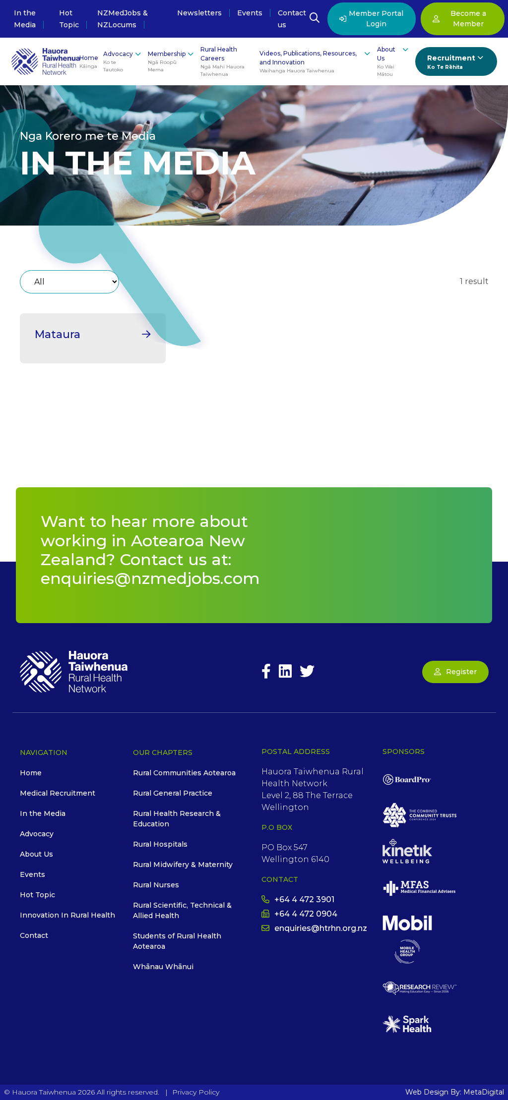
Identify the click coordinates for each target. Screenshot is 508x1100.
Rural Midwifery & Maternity (183, 864)
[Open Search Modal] (314, 18)
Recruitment (451, 62)
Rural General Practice (172, 793)
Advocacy (118, 61)
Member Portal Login (376, 18)
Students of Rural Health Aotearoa (177, 941)
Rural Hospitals (160, 844)
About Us (386, 61)
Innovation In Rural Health (67, 915)
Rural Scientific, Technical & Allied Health (182, 910)
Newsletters (199, 12)
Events (249, 12)
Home (88, 61)
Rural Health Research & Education (177, 818)
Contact (34, 935)
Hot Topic (37, 894)
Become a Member (468, 18)
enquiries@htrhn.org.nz (320, 928)
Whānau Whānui (163, 966)
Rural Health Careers (222, 61)
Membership (167, 61)
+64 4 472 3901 (304, 899)
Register (461, 671)
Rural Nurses (156, 884)
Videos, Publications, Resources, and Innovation (308, 62)
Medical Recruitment (57, 793)
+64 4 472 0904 (305, 914)
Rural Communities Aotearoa (184, 772)
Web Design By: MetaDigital (454, 1092)
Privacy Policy (195, 1092)
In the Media (42, 813)
